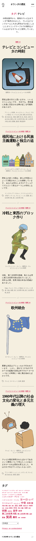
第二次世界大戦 (19, 119)
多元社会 (29, 114)
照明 (29, 508)
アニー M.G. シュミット (12, 472)
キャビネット (20, 112)
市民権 (6, 508)
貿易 (17, 121)
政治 (10, 508)
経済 (10, 121)
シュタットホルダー (8, 496)
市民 (3, 508)
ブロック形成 (18, 288)
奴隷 (20, 505)
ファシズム (16, 500)
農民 (15, 517)
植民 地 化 (20, 117)
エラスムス (27, 490)
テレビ (28, 112)
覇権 (13, 121)
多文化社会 (8, 117)
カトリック (10, 492)
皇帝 (15, 510)
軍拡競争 (23, 121)
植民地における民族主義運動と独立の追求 (18, 141)
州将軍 (30, 505)
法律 (29, 117)
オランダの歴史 (18, 4)
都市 (19, 517)
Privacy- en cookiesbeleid (12, 528)
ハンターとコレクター (7, 500)
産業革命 (10, 511)
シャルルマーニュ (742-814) (15, 494)
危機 (9, 505)
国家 (27, 195)
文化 (15, 508)
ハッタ (23, 195)
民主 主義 (21, 508)
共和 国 (30, 503)
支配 (14, 117)
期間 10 (18, 42)
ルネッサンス (17, 503)
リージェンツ (7, 503)
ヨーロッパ (27, 288)
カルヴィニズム (17, 492)
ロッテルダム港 (17, 114)
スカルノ (17, 193)
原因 (24, 114)
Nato (6, 288)
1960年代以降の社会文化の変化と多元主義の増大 (18, 400)
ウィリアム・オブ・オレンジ (16, 490)
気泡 (25, 117)
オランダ (24, 472)
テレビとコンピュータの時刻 (18, 49)
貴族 (3, 517)
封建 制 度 (25, 505)
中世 (23, 502)
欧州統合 (18, 308)
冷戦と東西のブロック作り (18, 215)
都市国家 (23, 517)
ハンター (22, 496)
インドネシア (9, 193)
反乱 (16, 505)
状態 (11, 290)
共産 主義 (5, 505)
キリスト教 (25, 492)
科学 (20, 511)
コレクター (4, 494)
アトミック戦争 (10, 112)
